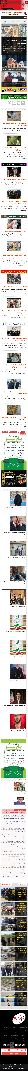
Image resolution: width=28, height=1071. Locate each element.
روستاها (5, 1035)
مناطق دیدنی (23, 1041)
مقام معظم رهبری (23, 1027)
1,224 (14, 432)
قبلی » (21, 433)
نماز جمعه (14, 1030)
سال (6, 812)
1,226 (7, 432)
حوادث (22, 1038)
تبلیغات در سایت (23, 1030)
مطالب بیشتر (5, 884)
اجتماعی (23, 1035)
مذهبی (14, 1033)
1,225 (10, 432)
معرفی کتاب (14, 1038)
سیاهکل (5, 1030)
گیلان (14, 1027)
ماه (14, 812)
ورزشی (22, 1033)
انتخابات (5, 1038)
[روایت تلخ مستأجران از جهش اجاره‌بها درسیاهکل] (14, 63)
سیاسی (5, 1027)
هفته (22, 812)
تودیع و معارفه (14, 1035)
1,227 (3, 432)
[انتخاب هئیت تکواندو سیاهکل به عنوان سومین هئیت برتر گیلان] (14, 79)
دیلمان (5, 1033)
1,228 (25, 433)
